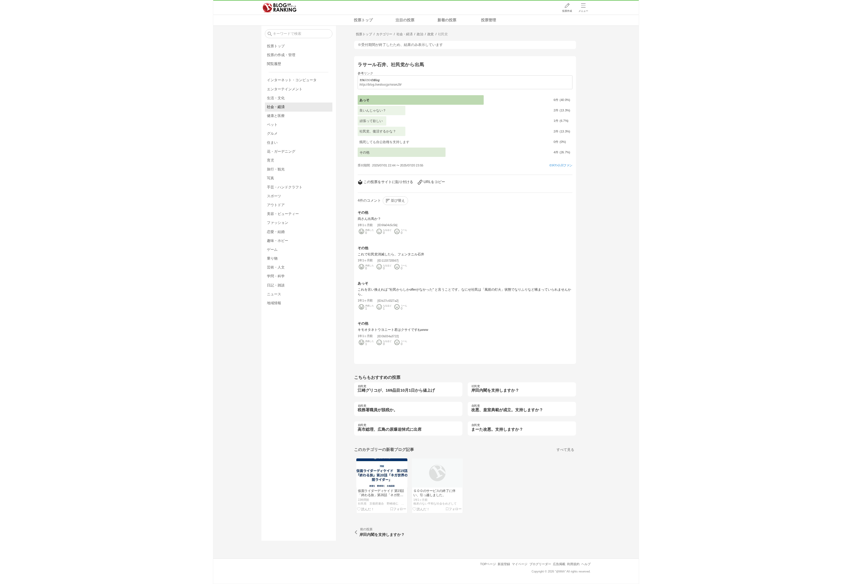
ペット (272, 124)
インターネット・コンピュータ (292, 80)
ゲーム (272, 249)
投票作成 (567, 11)
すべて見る (565, 450)
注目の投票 (405, 20)
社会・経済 (276, 107)
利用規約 (573, 564)
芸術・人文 (276, 267)
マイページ (519, 564)
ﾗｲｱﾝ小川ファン (562, 165)
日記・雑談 (276, 285)
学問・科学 (276, 276)
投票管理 (488, 20)
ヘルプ (586, 564)
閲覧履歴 (274, 64)
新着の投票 (447, 20)
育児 (270, 160)
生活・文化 (276, 98)
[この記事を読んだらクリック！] (365, 509)
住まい (272, 142)
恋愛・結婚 (276, 232)
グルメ (272, 133)
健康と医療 (276, 116)
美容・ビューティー (283, 214)
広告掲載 (559, 564)
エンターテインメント (284, 89)
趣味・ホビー (277, 241)
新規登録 (504, 564)
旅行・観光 (276, 169)
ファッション (277, 223)
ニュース (274, 294)
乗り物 (272, 258)
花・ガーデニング (281, 151)
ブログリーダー (540, 564)
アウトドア (276, 205)
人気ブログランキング (279, 7)
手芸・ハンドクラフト (284, 187)
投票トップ (363, 20)
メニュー (583, 11)
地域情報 (274, 303)
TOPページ (488, 564)
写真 (270, 178)
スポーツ (274, 196)
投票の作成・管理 (281, 55)
